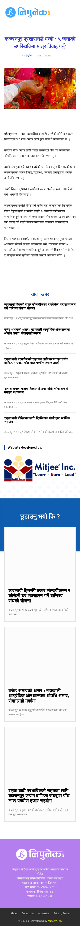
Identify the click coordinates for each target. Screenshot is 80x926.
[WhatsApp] (41, 120)
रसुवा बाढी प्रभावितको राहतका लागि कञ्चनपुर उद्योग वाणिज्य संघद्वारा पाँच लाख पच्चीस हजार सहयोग (36, 361)
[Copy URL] (61, 120)
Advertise (43, 913)
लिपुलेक (29, 56)
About (13, 913)
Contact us (28, 913)
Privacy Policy (62, 913)
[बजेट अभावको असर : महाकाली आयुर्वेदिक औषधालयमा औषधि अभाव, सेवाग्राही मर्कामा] (40, 655)
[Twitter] (32, 120)
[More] (71, 120)
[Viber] (51, 120)
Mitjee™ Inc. (55, 921)
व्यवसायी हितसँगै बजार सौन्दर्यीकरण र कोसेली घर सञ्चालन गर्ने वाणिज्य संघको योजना (39, 595)
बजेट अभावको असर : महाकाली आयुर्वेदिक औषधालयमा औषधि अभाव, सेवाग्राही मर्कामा (37, 331)
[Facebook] (22, 120)
